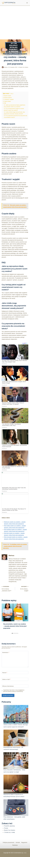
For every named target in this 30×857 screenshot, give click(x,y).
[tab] (12, 633)
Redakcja (15, 845)
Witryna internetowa (8, 686)
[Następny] (26, 617)
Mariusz (6, 67)
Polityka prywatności (8, 842)
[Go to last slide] (4, 617)
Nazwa (4, 672)
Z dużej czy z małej (9, 832)
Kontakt (18, 842)
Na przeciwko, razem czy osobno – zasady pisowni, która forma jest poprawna (15, 626)
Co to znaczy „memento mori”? (6, 589)
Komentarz (5, 652)
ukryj (12, 93)
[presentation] (15, 612)
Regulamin (24, 842)
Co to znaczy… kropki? (24, 589)
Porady (6, 828)
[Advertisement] (15, 21)
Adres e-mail (6, 679)
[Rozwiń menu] (27, 3)
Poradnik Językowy (9, 826)
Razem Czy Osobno (23, 67)
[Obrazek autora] (3, 67)
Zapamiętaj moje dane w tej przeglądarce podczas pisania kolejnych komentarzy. (13, 690)
